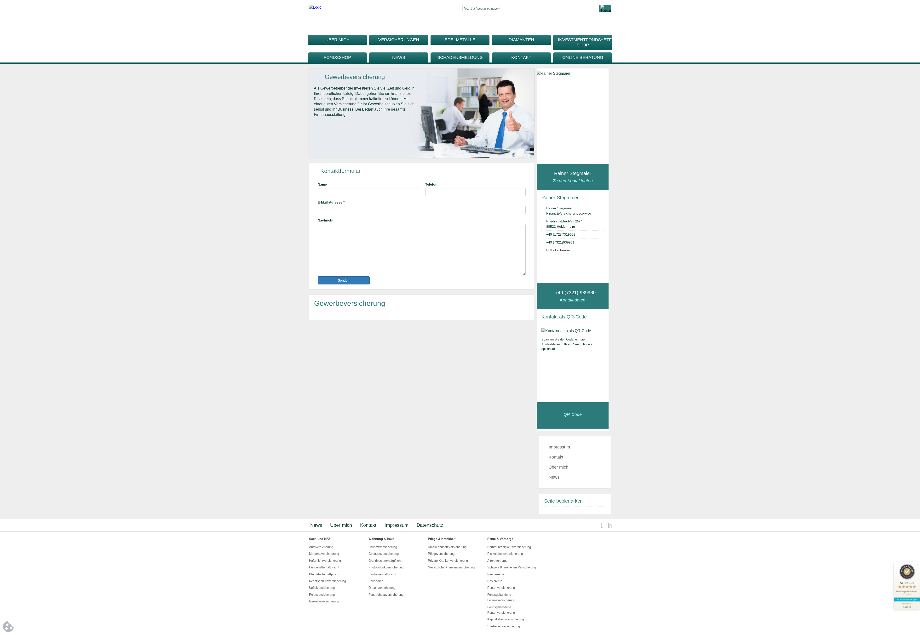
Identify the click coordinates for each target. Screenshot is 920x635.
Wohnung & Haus (381, 539)
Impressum (559, 447)
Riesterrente (495, 574)
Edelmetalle (460, 39)
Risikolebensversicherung (505, 554)
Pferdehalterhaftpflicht (324, 574)
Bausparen (375, 581)
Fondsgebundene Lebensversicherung (501, 597)
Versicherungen (398, 39)
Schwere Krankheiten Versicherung (511, 567)
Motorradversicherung (324, 554)
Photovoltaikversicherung (385, 567)
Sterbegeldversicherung (503, 626)
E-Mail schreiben (559, 250)
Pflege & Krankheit (441, 539)
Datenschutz (430, 525)
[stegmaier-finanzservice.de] (315, 7)
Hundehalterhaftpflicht (324, 567)
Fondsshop (337, 57)
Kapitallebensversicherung (505, 619)
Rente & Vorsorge (500, 539)
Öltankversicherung (381, 588)
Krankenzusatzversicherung (447, 547)
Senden (344, 280)
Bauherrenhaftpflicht (382, 574)
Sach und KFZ (319, 539)
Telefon (431, 184)
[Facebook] (597, 24)
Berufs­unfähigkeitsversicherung (509, 547)
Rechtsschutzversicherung (327, 581)
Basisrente (494, 581)
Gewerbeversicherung (324, 601)
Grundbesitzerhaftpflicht (385, 560)
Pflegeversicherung (441, 554)
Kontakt (521, 57)
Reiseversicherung (322, 594)
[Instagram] (607, 24)
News (398, 57)
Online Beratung (582, 57)
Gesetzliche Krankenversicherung (451, 567)
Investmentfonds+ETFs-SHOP (585, 42)
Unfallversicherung (322, 588)
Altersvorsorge (497, 560)
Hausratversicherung (382, 547)
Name (322, 184)
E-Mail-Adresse (331, 202)
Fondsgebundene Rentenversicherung (501, 609)
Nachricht (326, 220)
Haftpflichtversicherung (325, 560)
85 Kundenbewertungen (907, 599)
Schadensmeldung (460, 57)
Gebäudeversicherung (383, 554)
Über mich (337, 39)
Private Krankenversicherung (448, 560)
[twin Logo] (606, 525)
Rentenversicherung (501, 588)
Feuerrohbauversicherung (385, 594)
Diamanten (521, 39)
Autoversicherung (321, 547)
